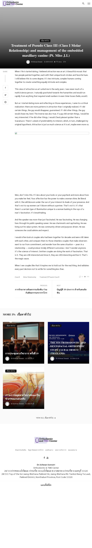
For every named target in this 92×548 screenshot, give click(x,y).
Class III (17, 277)
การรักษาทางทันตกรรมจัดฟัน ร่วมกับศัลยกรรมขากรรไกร (31, 291)
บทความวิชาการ (60, 450)
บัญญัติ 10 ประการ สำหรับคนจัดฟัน (72, 291)
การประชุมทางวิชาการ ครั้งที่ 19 (21, 353)
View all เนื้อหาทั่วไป (44, 418)
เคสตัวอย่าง (49, 450)
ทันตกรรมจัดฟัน (20, 450)
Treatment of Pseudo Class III (49, 277)
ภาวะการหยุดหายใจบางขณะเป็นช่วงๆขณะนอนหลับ (22, 396)
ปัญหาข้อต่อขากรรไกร (35, 450)
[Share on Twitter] (5, 95)
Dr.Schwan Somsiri (36, 62)
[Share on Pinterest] (5, 102)
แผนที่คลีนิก (46, 485)
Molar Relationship (29, 277)
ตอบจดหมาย (72, 450)
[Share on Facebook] (5, 88)
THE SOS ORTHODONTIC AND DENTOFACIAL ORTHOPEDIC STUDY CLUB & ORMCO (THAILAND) (68, 348)
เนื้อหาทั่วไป (45, 41)
